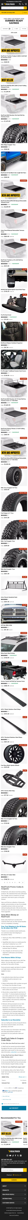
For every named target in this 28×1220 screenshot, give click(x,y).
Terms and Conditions (14, 1215)
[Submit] (25, 1170)
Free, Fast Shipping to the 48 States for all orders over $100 (13, 927)
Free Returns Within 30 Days (11, 957)
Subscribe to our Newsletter (11, 1020)
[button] (14, 1186)
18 (19, 882)
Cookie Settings (20, 1212)
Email (2, 1167)
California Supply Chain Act (10, 1212)
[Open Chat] (20, 4)
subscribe (13, 1052)
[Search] (25, 8)
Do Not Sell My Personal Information (14, 1210)
